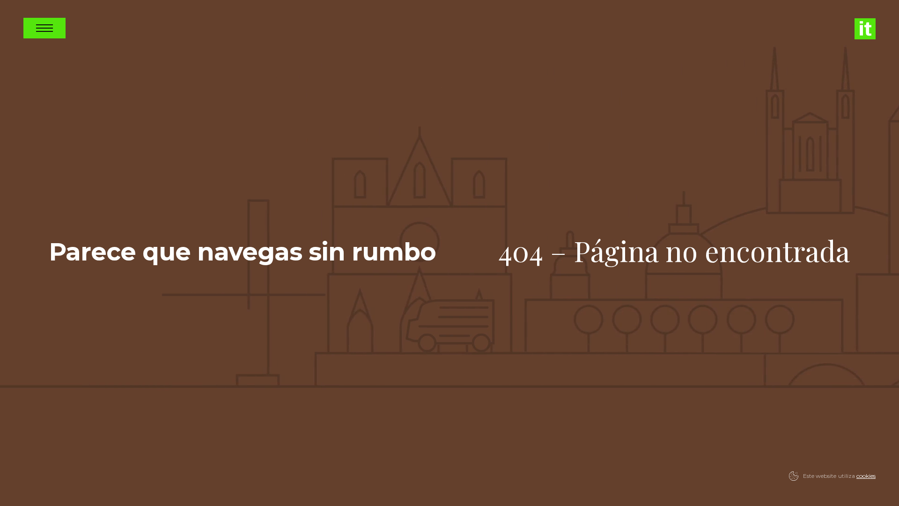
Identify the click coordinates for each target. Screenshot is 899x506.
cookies (866, 475)
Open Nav (44, 28)
